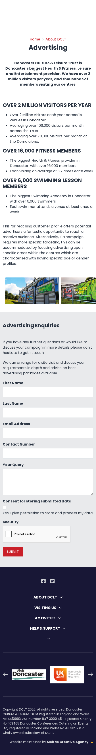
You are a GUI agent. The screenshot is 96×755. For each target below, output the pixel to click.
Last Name (13, 403)
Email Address (16, 424)
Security (11, 522)
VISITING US (45, 607)
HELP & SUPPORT (45, 628)
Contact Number (19, 444)
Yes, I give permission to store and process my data (48, 513)
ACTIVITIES (45, 618)
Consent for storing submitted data (37, 501)
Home (35, 39)
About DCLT (56, 39)
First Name (13, 383)
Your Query (13, 465)
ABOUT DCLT (45, 597)
